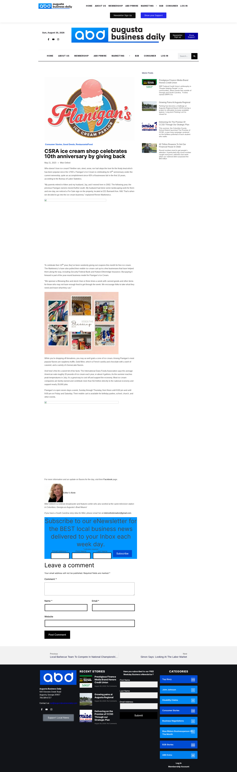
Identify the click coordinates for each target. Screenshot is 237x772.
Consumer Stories (53, 144)
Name (48, 601)
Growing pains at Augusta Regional (174, 102)
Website (48, 616)
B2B (161, 6)
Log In (184, 6)
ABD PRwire (131, 6)
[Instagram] (58, 39)
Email (95, 601)
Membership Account (178, 766)
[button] (100, 6)
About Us (100, 6)
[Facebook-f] (48, 39)
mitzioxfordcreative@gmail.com (117, 513)
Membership (116, 6)
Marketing (147, 6)
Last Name (102, 551)
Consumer (172, 6)
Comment (50, 579)
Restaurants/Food (84, 144)
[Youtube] (53, 39)
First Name (81, 551)
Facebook (107, 479)
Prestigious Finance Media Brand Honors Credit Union (105, 679)
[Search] (194, 56)
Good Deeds (69, 144)
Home (89, 6)
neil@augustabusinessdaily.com (63, 703)
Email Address (60, 551)
